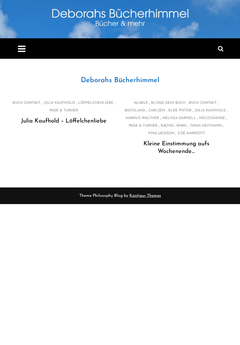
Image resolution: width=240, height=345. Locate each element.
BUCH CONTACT (26, 103)
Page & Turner (63, 110)
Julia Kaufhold (59, 103)
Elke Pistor (179, 110)
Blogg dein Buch (168, 103)
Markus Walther (142, 118)
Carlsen (156, 110)
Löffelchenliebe (95, 103)
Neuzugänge (212, 118)
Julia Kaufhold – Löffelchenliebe (64, 121)
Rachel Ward (174, 125)
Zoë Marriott (191, 133)
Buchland (135, 110)
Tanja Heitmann (206, 125)
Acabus (141, 103)
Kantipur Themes (145, 196)
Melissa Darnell (179, 118)
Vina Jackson (161, 133)
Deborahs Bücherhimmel (120, 80)
